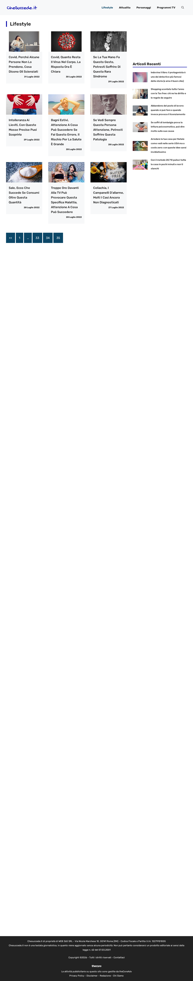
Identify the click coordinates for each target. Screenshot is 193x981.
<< (10, 238)
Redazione (105, 975)
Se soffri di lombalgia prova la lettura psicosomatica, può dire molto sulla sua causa (168, 126)
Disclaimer (92, 975)
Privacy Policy (76, 975)
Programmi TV (166, 7)
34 (48, 238)
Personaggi (143, 7)
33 (37, 238)
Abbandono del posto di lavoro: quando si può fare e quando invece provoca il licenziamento (168, 110)
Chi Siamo (118, 975)
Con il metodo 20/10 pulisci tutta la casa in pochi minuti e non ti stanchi (168, 164)
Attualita (124, 7)
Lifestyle (107, 7)
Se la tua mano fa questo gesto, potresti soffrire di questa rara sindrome (106, 66)
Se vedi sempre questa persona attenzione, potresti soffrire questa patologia (108, 129)
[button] (182, 7)
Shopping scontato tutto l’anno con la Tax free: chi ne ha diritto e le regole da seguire (168, 93)
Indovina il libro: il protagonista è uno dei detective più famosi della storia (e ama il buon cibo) (168, 76)
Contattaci (119, 957)
